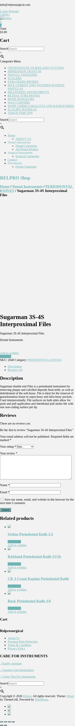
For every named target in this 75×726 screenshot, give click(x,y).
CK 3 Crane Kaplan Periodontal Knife (38, 579)
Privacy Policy (16, 648)
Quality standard (12, 663)
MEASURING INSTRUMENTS (28, 92)
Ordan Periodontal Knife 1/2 (30, 534)
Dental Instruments (27, 186)
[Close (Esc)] (1, 721)
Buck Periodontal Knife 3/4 (29, 601)
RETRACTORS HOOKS (24, 95)
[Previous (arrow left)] (1, 725)
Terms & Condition (19, 645)
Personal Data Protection (23, 641)
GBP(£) (5, 14)
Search (4, 48)
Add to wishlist (9, 353)
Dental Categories (26, 145)
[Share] (5, 721)
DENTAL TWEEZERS (22, 74)
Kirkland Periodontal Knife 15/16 (34, 556)
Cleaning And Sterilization (17, 670)
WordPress (41, 699)
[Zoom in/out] (13, 721)
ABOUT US (23, 139)
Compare (5, 356)
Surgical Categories (27, 156)
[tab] (41, 366)
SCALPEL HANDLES (22, 109)
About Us (14, 638)
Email (4, 492)
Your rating (8, 446)
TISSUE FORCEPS (20, 113)
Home (11, 135)
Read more (14, 541)
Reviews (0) (15, 370)
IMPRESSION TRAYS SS (24, 71)
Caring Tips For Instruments (19, 676)
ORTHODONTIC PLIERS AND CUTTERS (36, 68)
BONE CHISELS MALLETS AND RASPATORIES (41, 106)
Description (15, 366)
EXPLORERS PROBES (23, 81)
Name (5, 485)
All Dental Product (26, 149)
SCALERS (15, 78)
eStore (70, 696)
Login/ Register (9, 11)
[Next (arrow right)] (5, 725)
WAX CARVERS (19, 102)
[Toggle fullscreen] (9, 721)
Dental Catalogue (26, 166)
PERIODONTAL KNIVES (45, 360)
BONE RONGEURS (21, 99)
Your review (8, 453)
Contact (12, 159)
